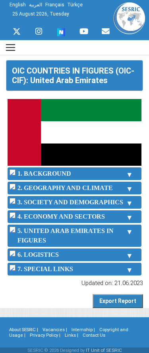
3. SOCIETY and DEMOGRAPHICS (70, 202)
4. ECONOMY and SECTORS (61, 216)
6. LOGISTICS (38, 254)
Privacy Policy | (45, 335)
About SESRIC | (23, 329)
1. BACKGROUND (44, 173)
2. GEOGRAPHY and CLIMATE (65, 187)
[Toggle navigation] (10, 47)
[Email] (106, 29)
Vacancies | (55, 329)
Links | (71, 335)
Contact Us (94, 335)
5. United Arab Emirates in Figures (65, 235)
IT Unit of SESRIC (104, 350)
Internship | (83, 329)
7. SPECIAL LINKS (45, 269)
